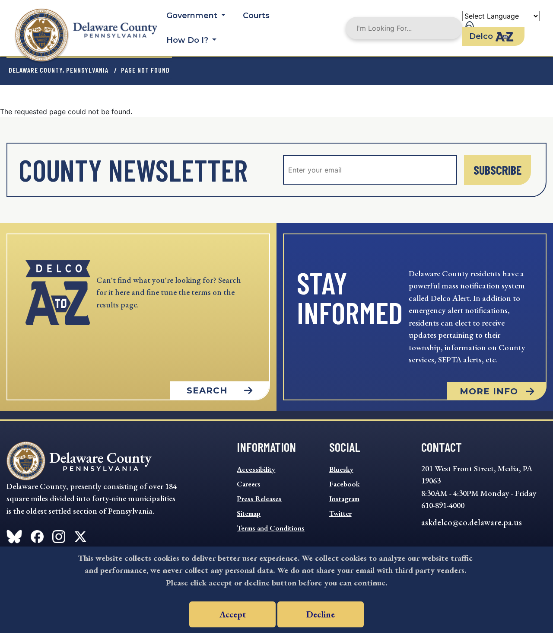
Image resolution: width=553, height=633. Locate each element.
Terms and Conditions (271, 528)
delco (481, 36)
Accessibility (256, 469)
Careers (249, 484)
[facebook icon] (14, 535)
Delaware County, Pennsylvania (58, 70)
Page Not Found (145, 70)
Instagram (344, 498)
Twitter (340, 513)
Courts (256, 15)
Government (192, 15)
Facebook (344, 484)
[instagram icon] (58, 535)
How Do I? (188, 40)
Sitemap (249, 513)
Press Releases (259, 498)
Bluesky (341, 469)
